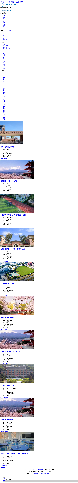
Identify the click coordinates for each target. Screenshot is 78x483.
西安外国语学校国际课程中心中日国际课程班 (14, 453)
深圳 (7, 2)
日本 (4, 62)
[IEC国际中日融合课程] (17, 382)
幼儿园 (4, 21)
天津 (4, 77)
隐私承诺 (30, 469)
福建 (4, 81)
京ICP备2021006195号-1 (47, 473)
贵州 (4, 83)
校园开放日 (5, 25)
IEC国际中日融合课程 (7, 385)
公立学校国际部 (6, 47)
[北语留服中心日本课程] (17, 416)
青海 (4, 104)
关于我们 (27, 469)
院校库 (4, 28)
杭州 (18, 2)
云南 (4, 114)
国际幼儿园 (21, 1)
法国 (4, 61)
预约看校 (6, 158)
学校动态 (4, 24)
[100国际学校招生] (9, 6)
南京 (10, 2)
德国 (4, 60)
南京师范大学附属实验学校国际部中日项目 (13, 215)
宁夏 (4, 103)
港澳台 (4, 65)
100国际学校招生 (3, 1)
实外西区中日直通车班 (7, 147)
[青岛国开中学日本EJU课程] (17, 178)
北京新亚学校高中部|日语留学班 (10, 351)
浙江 (4, 115)
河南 (4, 90)
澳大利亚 (4, 57)
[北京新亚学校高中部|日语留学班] (17, 348)
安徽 (4, 79)
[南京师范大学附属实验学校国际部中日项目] (17, 212)
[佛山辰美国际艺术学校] (17, 314)
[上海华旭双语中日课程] (17, 280)
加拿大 (4, 58)
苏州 (12, 2)
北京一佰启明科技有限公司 (37, 473)
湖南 (4, 95)
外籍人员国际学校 (6, 48)
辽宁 (4, 100)
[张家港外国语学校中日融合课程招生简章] (17, 246)
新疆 (4, 112)
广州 (5, 2)
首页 (4, 15)
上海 (3, 2)
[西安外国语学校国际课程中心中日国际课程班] (17, 450)
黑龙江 (4, 89)
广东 (4, 85)
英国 (4, 55)
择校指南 (4, 22)
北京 (1, 2)
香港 (4, 117)
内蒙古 (4, 101)
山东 (4, 107)
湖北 (4, 93)
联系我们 (38, 469)
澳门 (4, 118)
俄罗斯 (4, 66)
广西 (4, 86)
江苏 (4, 96)
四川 (4, 108)
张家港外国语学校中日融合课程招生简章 (12, 249)
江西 (4, 97)
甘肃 (4, 82)
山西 (4, 110)
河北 (4, 92)
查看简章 (2, 158)
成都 (16, 2)
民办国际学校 (5, 45)
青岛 (14, 2)
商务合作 (34, 469)
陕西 (4, 106)
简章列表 (9, 30)
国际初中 (13, 1)
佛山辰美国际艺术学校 (7, 317)
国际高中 (9, 1)
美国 (4, 54)
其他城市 (21, 2)
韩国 (4, 64)
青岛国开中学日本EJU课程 (8, 181)
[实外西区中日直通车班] (11, 144)
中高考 (4, 68)
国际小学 (17, 1)
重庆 (4, 78)
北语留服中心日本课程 (7, 419)
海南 (4, 88)
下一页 (4, 467)
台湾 (4, 119)
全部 (4, 44)
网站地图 (42, 469)
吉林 (4, 99)
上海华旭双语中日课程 (7, 283)
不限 (4, 34)
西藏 (4, 111)
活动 (4, 26)
